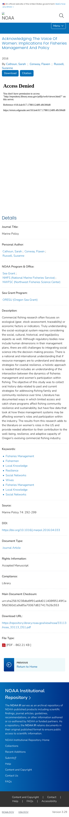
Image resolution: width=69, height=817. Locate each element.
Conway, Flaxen (40, 64)
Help (8, 764)
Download (10, 73)
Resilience (12, 470)
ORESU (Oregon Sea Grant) (20, 300)
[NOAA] (8, 16)
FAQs (8, 781)
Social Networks (16, 475)
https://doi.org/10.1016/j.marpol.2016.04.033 (31, 530)
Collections (11, 746)
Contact (51, 797)
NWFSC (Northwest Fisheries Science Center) (31, 282)
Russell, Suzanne (13, 256)
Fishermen (12, 461)
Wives (10, 480)
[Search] (62, 15)
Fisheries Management (20, 456)
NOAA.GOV (8, 812)
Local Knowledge (16, 466)
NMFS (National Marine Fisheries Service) (29, 278)
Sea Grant (9, 273)
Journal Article (12, 548)
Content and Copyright (18, 770)
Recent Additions (15, 752)
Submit (9, 758)
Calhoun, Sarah (16, 64)
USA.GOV (23, 812)
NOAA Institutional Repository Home (27, 740)
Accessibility (49, 801)
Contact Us (11, 775)
